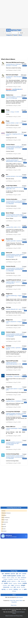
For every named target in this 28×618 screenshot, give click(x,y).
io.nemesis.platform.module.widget (14, 214)
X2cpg (7, 110)
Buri (7, 174)
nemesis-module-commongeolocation (15, 202)
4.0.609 (17, 111)
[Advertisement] (14, 14)
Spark (17, 600)
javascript (23, 581)
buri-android (19, 176)
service (23, 587)
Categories (9, 35)
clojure (4, 577)
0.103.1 (21, 123)
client (23, 575)
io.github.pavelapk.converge (13, 413)
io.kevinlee (8, 134)
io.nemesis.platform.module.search (14, 146)
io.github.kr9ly (9, 227)
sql (7, 589)
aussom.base (20, 240)
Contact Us (12, 615)
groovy (14, 581)
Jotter (7, 225)
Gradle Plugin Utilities (11, 185)
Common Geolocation (11, 199)
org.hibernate (9, 76)
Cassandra (14, 602)
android (7, 573)
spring (4, 589)
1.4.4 (25, 240)
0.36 (23, 309)
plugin (23, 585)
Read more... (14, 605)
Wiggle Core (9, 293)
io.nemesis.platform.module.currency (15, 455)
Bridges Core (9, 319)
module (5, 585)
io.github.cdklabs (10, 123)
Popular (15, 35)
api (17, 573)
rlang (11, 587)
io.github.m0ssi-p (10, 401)
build (5, 575)
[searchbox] (11, 33)
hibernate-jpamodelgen (19, 76)
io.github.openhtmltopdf (12, 160)
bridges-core (20, 321)
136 (21, 376)
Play (14, 600)
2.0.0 (19, 227)
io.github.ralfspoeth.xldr (12, 309)
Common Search (10, 144)
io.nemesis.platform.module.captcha (15, 334)
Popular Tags (14, 570)
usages (24, 63)
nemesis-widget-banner (12, 216)
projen (17, 123)
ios (19, 581)
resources (6, 587)
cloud (8, 577)
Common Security (10, 266)
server (19, 587)
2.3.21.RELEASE (13, 98)
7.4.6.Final (14, 65)
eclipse (6, 579)
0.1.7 (26, 401)
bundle (19, 575)
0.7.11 (7, 390)
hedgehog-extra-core (17, 134)
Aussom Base (9, 239)
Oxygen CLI (9, 386)
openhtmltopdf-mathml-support (14, 161)
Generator (8, 345)
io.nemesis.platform (10, 96)
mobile (24, 583)
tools (20, 589)
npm (9, 585)
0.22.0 (7, 135)
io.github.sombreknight (11, 428)
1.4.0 (14, 188)
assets (24, 573)
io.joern (7, 111)
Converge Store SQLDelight (13, 411)
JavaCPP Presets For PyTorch (13, 280)
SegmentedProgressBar (12, 360)
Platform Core (9, 95)
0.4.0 (8, 429)
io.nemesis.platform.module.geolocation (15, 201)
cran (16, 577)
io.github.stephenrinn (11, 321)
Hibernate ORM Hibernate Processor (15, 62)
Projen (7, 121)
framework (21, 579)
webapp (14, 591)
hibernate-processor (11, 90)
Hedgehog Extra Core (11, 132)
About (20, 35)
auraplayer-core (19, 401)
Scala (11, 600)
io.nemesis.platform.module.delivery (15, 254)
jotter (15, 227)
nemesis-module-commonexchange (14, 457)
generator (18, 347)
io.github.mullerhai (10, 281)
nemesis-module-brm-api (12, 443)
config (12, 577)
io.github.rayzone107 (11, 362)
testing (16, 589)
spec (20, 309)
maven (20, 583)
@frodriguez (20, 597)
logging (15, 583)
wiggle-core (21, 295)
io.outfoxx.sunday (10, 347)
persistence (18, 585)
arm (20, 573)
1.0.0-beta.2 (20, 414)
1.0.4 (7, 323)
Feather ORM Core (10, 426)
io (17, 581)
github (4, 581)
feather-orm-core (22, 428)
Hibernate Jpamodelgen (12, 74)
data (19, 577)
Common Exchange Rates (12, 454)
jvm (2, 583)
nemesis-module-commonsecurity (14, 269)
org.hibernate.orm (10, 64)
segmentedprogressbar (11, 364)
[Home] (14, 31)
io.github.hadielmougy (11, 295)
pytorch (18, 281)
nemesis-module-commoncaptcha (14, 335)
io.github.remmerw (10, 176)
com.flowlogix (9, 376)
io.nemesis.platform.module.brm (14, 442)
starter (11, 589)
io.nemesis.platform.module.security (15, 268)
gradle (9, 581)
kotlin (6, 583)
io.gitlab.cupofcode (10, 240)
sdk (15, 587)
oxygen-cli (20, 388)
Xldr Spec (8, 307)
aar (3, 573)
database (23, 577)
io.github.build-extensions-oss (13, 187)
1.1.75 (24, 161)
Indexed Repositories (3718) (14, 507)
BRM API (8, 440)
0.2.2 (25, 176)
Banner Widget (10, 213)
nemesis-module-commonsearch (14, 147)
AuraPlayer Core (10, 399)
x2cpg (12, 111)
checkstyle (16, 376)
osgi (12, 585)
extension (16, 579)
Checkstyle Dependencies (12, 374)
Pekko (20, 600)
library (11, 583)
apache (13, 573)
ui (22, 589)
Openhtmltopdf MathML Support (14, 158)
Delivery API (9, 252)
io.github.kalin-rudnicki (11, 388)
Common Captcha (10, 332)
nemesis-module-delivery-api (13, 255)
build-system (11, 575)
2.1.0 (7, 296)
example (10, 579)
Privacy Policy (19, 615)
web (25, 589)
